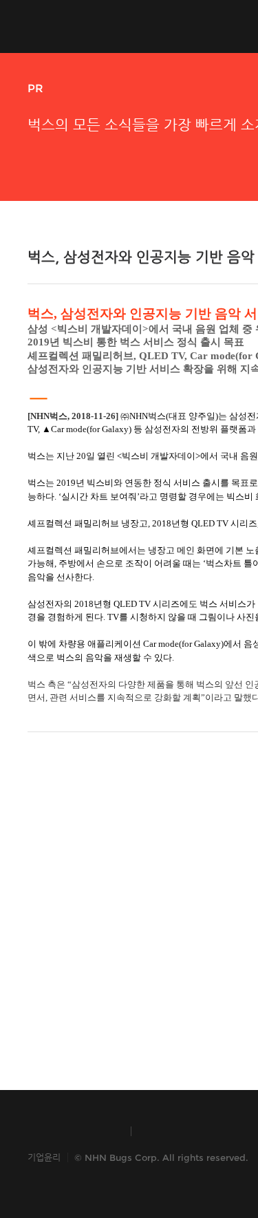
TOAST (174, 1131)
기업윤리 (44, 1157)
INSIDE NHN (73, 1131)
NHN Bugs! (78, 26)
